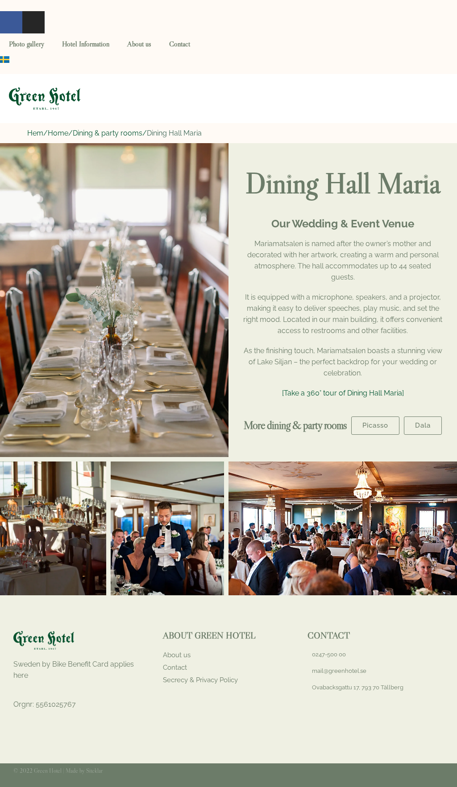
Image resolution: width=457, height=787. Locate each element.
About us (139, 43)
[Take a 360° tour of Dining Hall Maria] (343, 393)
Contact (179, 43)
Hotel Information (85, 43)
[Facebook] (11, 22)
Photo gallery (26, 43)
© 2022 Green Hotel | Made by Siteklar (58, 770)
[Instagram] (33, 22)
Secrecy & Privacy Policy (200, 680)
